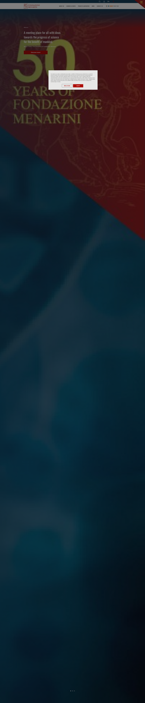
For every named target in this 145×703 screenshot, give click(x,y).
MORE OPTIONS (67, 85)
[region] (73, 80)
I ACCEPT (78, 85)
